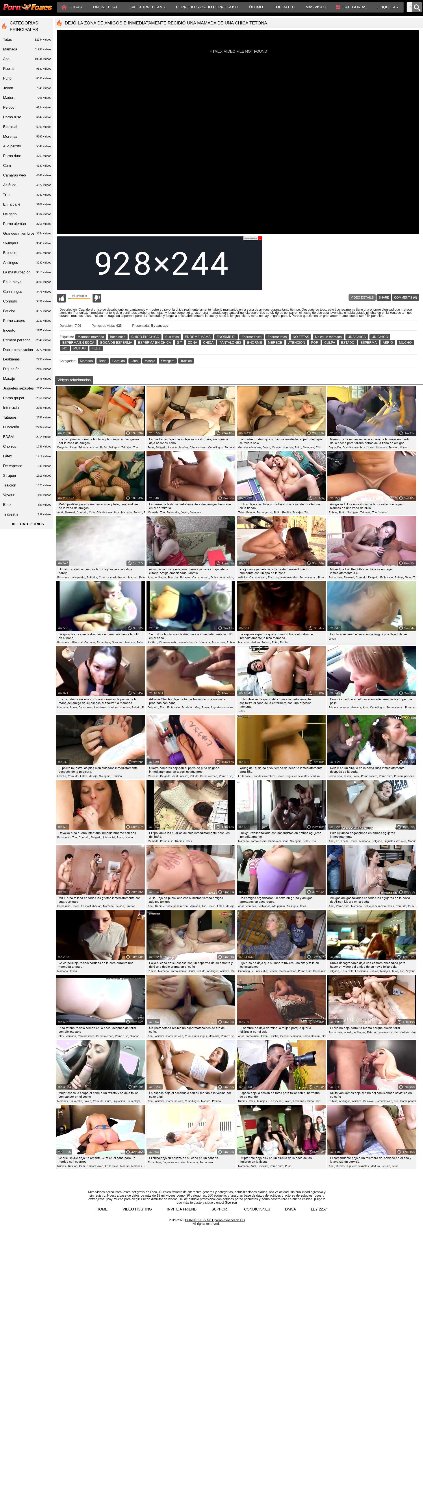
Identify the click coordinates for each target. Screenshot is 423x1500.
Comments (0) (405, 297)
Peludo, (138, 512)
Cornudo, (82, 512)
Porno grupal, (265, 512)
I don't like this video (97, 298)
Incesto (27, 330)
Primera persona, (88, 447)
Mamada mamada (91, 337)
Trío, (162, 512)
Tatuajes (27, 417)
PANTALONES (230, 342)
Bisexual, (70, 512)
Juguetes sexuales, (286, 577)
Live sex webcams (147, 7)
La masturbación (27, 272)
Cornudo (118, 361)
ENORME (254, 342)
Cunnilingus (27, 292)
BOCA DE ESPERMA (116, 342)
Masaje (150, 361)
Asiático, (183, 447)
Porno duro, (325, 577)
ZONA (192, 342)
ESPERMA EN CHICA (154, 342)
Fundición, (188, 707)
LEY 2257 (319, 1209)
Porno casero (125, 837)
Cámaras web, (198, 447)
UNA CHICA (357, 337)
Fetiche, (62, 776)
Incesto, (172, 447)
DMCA (290, 1209)
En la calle (27, 204)
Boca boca (117, 337)
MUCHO (405, 342)
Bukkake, (92, 577)
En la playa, (104, 642)
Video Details (362, 297)
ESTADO (347, 342)
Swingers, (114, 447)
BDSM (27, 437)
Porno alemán (27, 224)
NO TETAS (301, 337)
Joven (332, 638)
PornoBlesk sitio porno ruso (207, 7)
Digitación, (335, 447)
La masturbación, (116, 577)
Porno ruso (411, 707)
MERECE (275, 342)
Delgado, (62, 447)
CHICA (208, 342)
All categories (28, 524)
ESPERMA (368, 342)
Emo (27, 505)
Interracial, (109, 837)
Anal (27, 59)
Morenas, (288, 447)
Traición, (394, 447)
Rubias (284, 642)
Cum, (92, 512)
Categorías (354, 7)
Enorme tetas (277, 337)
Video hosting (137, 1209)
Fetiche (27, 311)
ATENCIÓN (296, 342)
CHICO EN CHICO (145, 337)
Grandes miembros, (250, 447)
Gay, (197, 707)
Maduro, (133, 577)
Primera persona (404, 776)
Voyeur (404, 447)
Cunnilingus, (215, 447)
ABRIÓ (388, 342)
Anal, (60, 512)
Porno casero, (369, 776)
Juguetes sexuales (222, 707)
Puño (140, 642)
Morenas (27, 136)
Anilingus (27, 262)
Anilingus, (161, 577)
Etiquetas (387, 7)
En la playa (133, 1101)
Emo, (271, 577)
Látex (135, 361)
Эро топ (231, 1202)
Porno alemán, (233, 447)
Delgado (27, 214)
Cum (27, 165)
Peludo (216, 1101)
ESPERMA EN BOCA (78, 342)
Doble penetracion (27, 350)
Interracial (27, 408)
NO (64, 348)
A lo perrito (27, 146)
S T (179, 342)
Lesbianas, (100, 707)
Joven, (73, 447)
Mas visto (316, 7)
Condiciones (257, 1209)
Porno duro (27, 156)
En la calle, (173, 512)
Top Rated (284, 7)
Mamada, (126, 512)
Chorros (27, 446)
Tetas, (151, 447)
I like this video (61, 298)
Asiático (27, 185)
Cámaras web (27, 175)
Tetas (102, 361)
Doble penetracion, (222, 577)
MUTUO (79, 348)
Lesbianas (27, 359)
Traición (186, 361)
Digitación (27, 369)
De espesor (27, 466)
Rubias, (286, 512)
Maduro (315, 776)
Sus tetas (172, 337)
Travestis (27, 514)
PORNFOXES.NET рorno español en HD (215, 1220)
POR (314, 342)
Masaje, (276, 447)
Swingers (167, 361)
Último (256, 7)
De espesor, (86, 707)
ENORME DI (226, 337)
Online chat (105, 7)
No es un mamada (328, 337)
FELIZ (96, 348)
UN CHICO (380, 337)
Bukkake (27, 253)
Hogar (75, 7)
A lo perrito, (79, 577)
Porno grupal (27, 398)
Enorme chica (251, 337)
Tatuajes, (126, 447)
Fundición (27, 427)
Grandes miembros (27, 233)
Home (102, 1209)
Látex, (83, 776)
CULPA (329, 342)
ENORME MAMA (198, 337)
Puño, (103, 447)
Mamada (86, 361)
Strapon (130, 906)
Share (384, 297)
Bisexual (27, 127)
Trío (135, 447)
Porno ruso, (64, 577)
